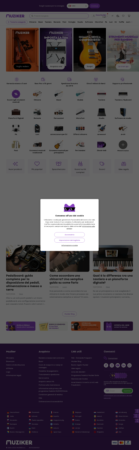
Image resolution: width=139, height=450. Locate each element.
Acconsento (69, 234)
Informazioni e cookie (69, 245)
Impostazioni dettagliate (69, 240)
